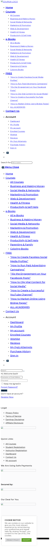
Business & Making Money (26, 219)
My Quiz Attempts (21, 347)
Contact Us (12, 311)
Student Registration (15, 447)
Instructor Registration (16, 450)
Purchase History (20, 351)
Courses (10, 177)
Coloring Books (19, 248)
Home (9, 173)
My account (17, 330)
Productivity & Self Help (24, 207)
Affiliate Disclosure (14, 423)
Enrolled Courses (20, 334)
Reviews (15, 343)
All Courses (17, 182)
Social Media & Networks (25, 190)
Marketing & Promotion (24, 194)
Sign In (14, 355)
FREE (9, 253)
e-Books (10, 211)
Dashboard (16, 322)
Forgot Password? (9, 387)
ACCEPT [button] (26, 540)
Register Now (7, 397)
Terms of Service (13, 416)
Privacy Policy (12, 413)
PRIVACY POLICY (13, 540)
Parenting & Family (21, 244)
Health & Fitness (20, 202)
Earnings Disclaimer (15, 420)
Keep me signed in (12, 384)
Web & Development (22, 198)
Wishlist (15, 339)
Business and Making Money (27, 186)
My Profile (16, 326)
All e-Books (17, 215)
